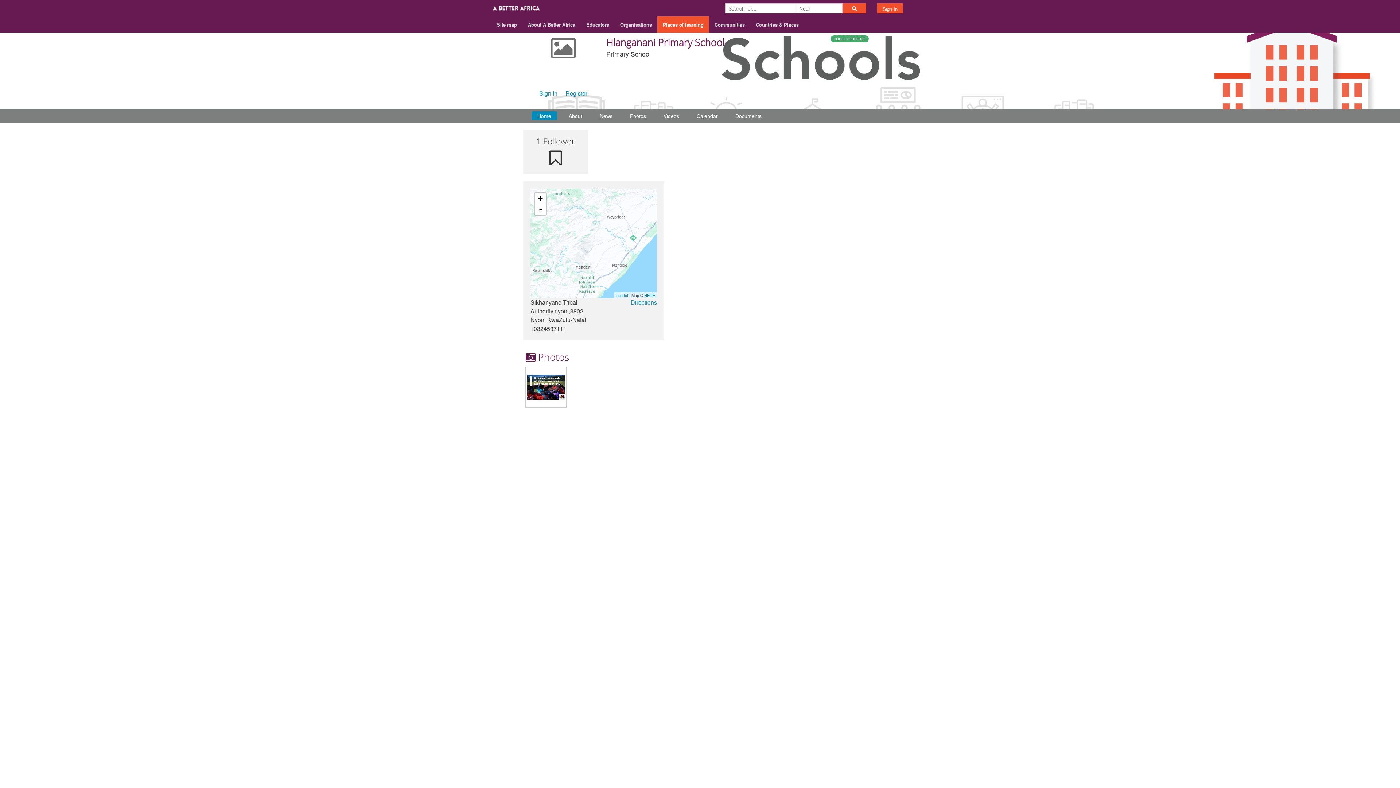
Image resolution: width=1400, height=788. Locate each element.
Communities (730, 24)
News (606, 116)
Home (544, 116)
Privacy (867, 429)
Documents (748, 116)
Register (576, 93)
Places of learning (683, 24)
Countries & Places (777, 24)
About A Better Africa (551, 24)
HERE (649, 295)
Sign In (890, 8)
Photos (638, 116)
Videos (671, 116)
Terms (841, 429)
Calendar (707, 116)
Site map (507, 24)
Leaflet (622, 295)
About (575, 116)
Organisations (636, 24)
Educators (597, 24)
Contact (816, 429)
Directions (644, 302)
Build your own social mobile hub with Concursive (700, 446)
